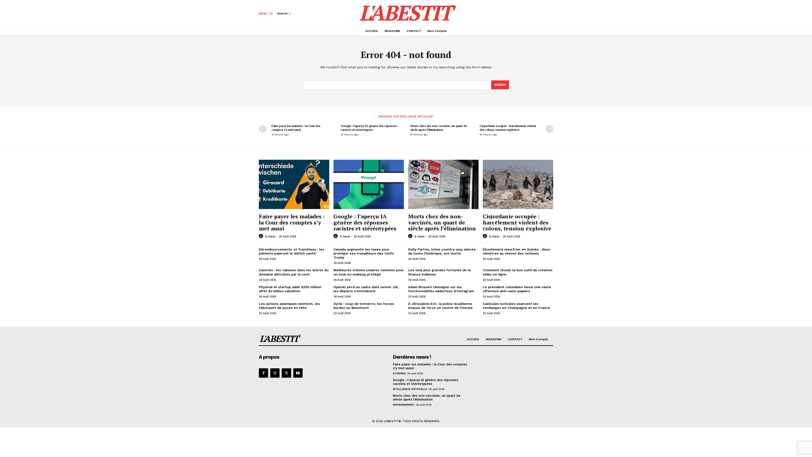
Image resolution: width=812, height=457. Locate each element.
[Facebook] (263, 373)
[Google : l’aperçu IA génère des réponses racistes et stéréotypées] (368, 184)
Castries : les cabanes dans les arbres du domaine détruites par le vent (294, 272)
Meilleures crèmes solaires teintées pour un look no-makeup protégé (368, 272)
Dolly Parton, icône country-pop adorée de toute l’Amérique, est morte (442, 251)
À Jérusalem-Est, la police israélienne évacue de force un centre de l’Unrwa (440, 306)
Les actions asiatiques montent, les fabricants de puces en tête (289, 306)
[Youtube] (298, 373)
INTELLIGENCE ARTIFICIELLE (410, 389)
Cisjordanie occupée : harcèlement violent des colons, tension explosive (508, 128)
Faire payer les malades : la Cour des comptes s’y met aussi (296, 128)
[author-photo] (261, 236)
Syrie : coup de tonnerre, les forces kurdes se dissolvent (363, 306)
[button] (284, 13)
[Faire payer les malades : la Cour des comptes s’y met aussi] (294, 184)
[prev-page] (262, 129)
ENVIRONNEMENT (404, 404)
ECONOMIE (399, 373)
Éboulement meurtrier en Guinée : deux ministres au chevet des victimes (516, 251)
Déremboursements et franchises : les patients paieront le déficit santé (291, 251)
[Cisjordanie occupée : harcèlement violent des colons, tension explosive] (518, 184)
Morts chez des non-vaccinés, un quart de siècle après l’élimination (438, 128)
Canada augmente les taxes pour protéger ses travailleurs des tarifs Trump (363, 253)
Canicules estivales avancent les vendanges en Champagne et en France (516, 306)
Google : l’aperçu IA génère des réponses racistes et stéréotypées (369, 128)
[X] (286, 373)
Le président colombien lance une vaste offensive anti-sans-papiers (517, 289)
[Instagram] (275, 373)
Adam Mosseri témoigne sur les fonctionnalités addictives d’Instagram (441, 289)
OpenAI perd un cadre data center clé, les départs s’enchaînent (366, 289)
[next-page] (549, 129)
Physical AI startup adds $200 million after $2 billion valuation (290, 289)
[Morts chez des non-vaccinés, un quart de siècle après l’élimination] (443, 184)
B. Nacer (270, 236)
